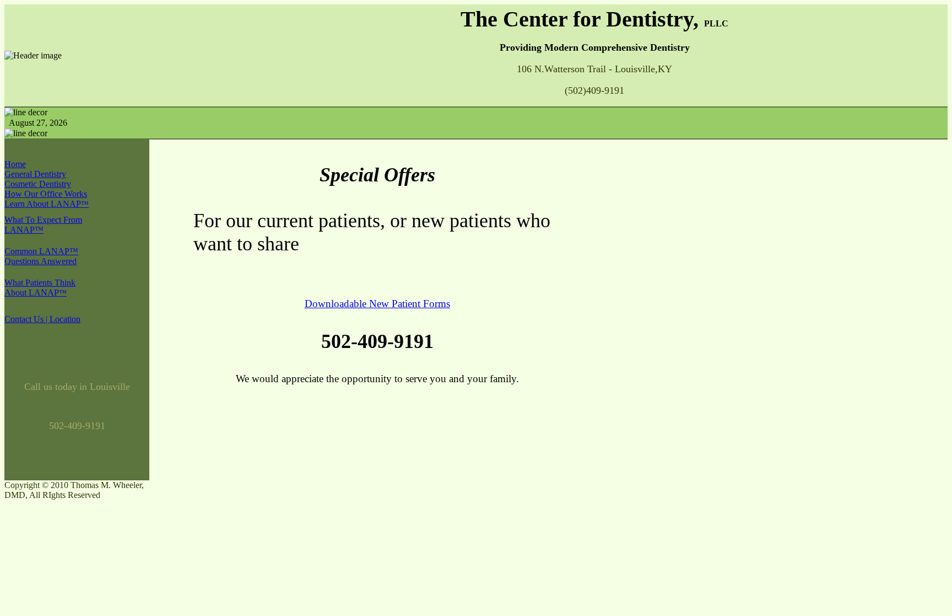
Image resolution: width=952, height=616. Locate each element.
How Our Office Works (45, 194)
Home (15, 164)
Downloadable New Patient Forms (377, 303)
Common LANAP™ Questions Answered (41, 256)
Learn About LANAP (46, 203)
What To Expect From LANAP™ (43, 224)
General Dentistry (35, 174)
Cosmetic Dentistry (37, 184)
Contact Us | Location (42, 319)
